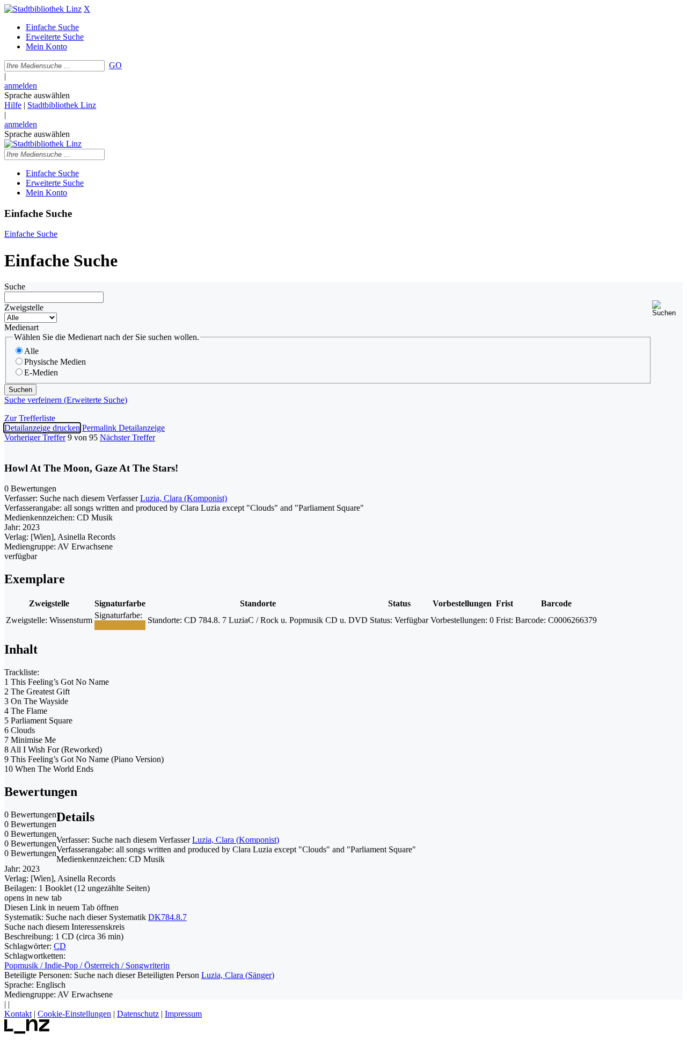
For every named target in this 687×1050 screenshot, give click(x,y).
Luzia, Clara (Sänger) (237, 975)
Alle (31, 351)
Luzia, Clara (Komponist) (183, 498)
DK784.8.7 (167, 917)
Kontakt (18, 1013)
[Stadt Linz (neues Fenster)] (27, 1030)
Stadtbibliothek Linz (61, 105)
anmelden (20, 85)
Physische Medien (55, 361)
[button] (667, 308)
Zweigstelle (23, 307)
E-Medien (41, 372)
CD (60, 946)
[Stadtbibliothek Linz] (43, 8)
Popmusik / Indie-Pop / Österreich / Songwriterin (87, 965)
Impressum (183, 1013)
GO (115, 65)
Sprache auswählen (37, 95)
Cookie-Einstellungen (74, 1013)
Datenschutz (138, 1013)
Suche (14, 286)
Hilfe (12, 105)
